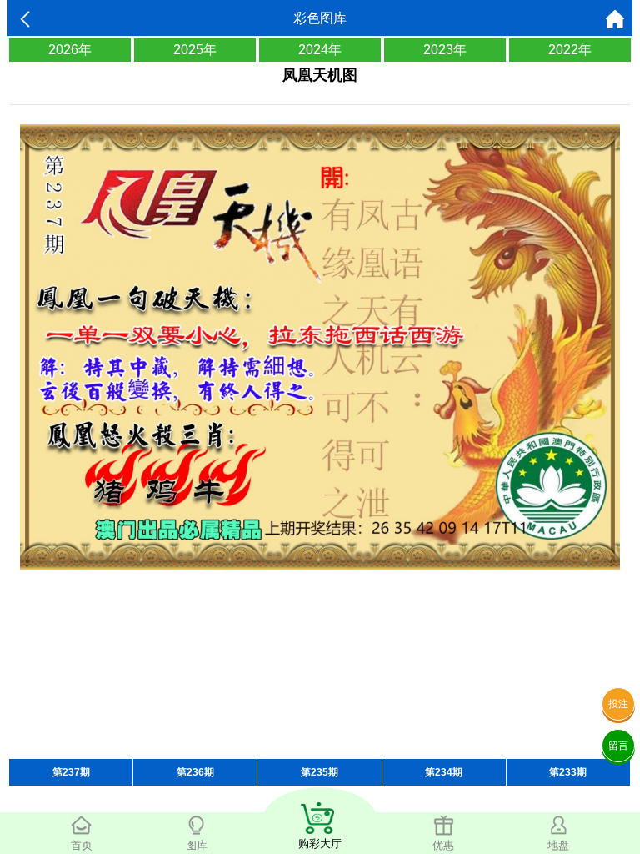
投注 (618, 704)
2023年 (445, 50)
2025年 (195, 50)
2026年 (70, 50)
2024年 (320, 50)
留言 (618, 745)
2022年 (570, 50)
